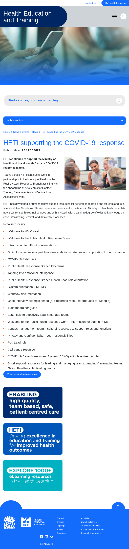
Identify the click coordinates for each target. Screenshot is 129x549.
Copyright (61, 526)
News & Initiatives (88, 522)
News (35, 132)
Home (6, 132)
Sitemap (60, 522)
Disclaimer (61, 533)
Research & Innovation (90, 533)
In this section (15, 120)
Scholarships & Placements (92, 529)
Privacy (60, 529)
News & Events (21, 132)
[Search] (120, 100)
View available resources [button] (22, 374)
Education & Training (90, 526)
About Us (84, 518)
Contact (60, 518)
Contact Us (90, 3)
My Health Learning (115, 3)
